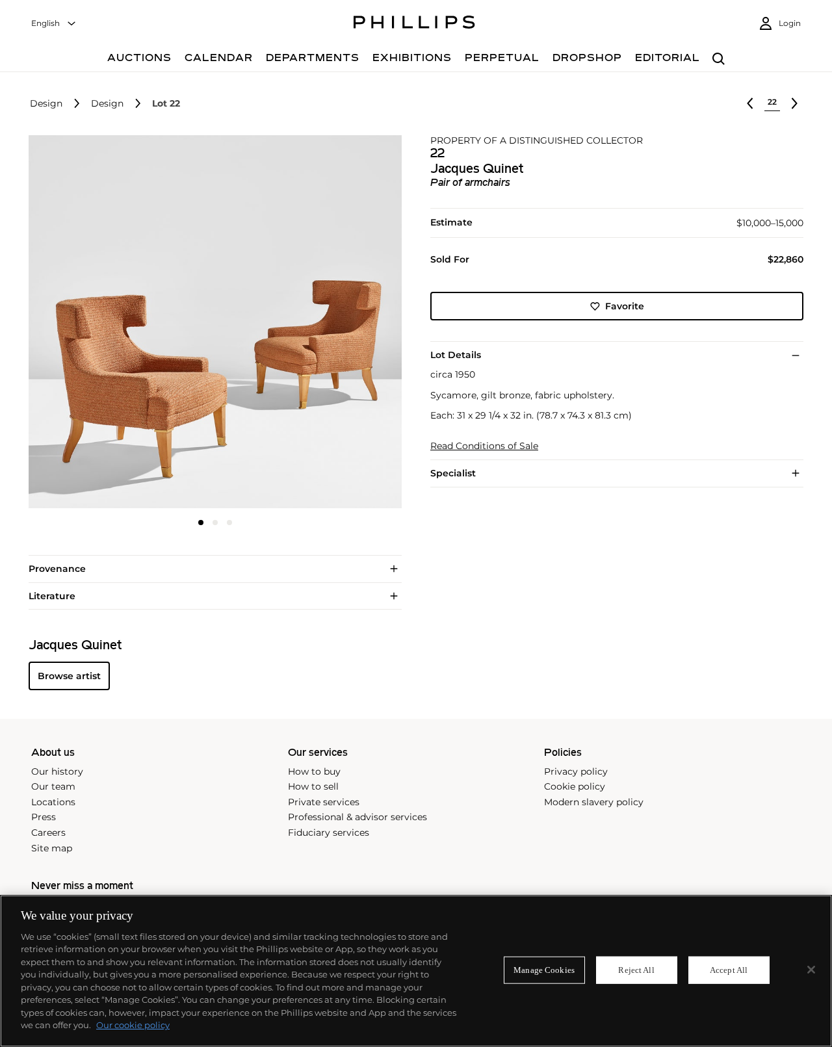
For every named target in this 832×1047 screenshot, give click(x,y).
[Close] (811, 969)
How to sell (313, 786)
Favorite (624, 306)
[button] (211, 321)
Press (43, 817)
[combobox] (54, 23)
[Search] (719, 59)
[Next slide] (340, 323)
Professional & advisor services (357, 817)
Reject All (636, 970)
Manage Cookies (544, 970)
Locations (53, 802)
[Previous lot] (750, 103)
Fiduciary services (328, 832)
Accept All (729, 970)
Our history (57, 771)
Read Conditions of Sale (484, 446)
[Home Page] (414, 24)
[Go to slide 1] (201, 522)
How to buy (314, 771)
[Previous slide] (91, 323)
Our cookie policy (133, 1025)
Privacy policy (576, 771)
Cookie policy (574, 786)
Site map (51, 848)
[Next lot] (794, 103)
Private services (323, 802)
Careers (48, 832)
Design (46, 103)
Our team (53, 786)
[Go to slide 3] (229, 522)
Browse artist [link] (69, 676)
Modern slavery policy (594, 802)
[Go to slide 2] (215, 522)
